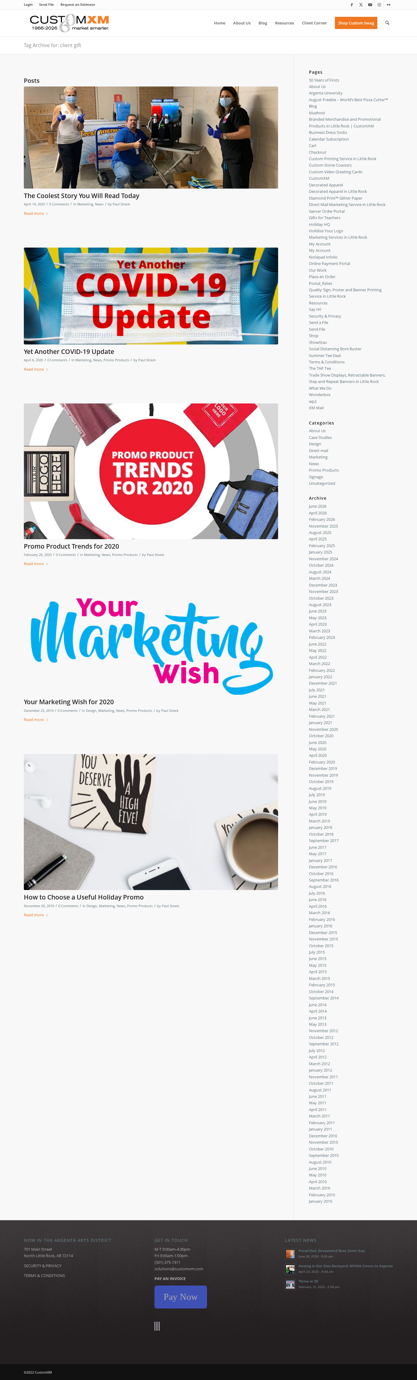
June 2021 (317, 696)
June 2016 (317, 899)
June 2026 (317, 506)
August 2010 (320, 1162)
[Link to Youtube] (370, 4)
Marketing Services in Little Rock (338, 237)
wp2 (313, 401)
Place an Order (322, 276)
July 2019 (317, 794)
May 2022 (317, 650)
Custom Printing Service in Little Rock (342, 158)
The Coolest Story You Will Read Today (81, 195)
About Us (317, 86)
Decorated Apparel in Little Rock (338, 191)
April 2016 (318, 906)
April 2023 (318, 624)
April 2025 (318, 539)
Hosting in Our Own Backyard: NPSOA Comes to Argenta (346, 1266)
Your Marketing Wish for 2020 (69, 701)
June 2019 (317, 801)
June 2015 (317, 958)
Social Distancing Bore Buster (335, 348)
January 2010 (320, 1201)
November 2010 (323, 1142)
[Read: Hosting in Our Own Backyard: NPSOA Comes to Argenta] (290, 1269)
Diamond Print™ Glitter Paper (335, 198)
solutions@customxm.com (178, 1268)
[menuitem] (30, 4)
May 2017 (317, 853)
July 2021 (317, 690)
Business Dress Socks (328, 132)
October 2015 (321, 945)
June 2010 (317, 1168)
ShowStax (318, 342)
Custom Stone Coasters (330, 165)
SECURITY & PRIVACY (42, 1265)
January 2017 (320, 860)
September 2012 (324, 1044)
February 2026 (322, 519)
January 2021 (320, 722)
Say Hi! (315, 309)
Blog (313, 106)
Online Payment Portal (329, 263)
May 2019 (317, 808)
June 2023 (317, 611)
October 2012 (321, 1037)
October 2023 (321, 598)
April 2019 (318, 814)
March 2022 (319, 663)
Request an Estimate (77, 4)
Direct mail (318, 450)
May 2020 (317, 749)
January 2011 (320, 1129)
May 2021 (317, 703)
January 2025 (320, 552)
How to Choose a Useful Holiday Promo (84, 897)
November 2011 (323, 1077)
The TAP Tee (320, 368)
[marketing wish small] (151, 646)
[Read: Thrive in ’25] (290, 1284)
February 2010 (322, 1195)
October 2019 (321, 781)
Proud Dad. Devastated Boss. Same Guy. (332, 1250)
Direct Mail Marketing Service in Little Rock (347, 204)
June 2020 (317, 742)
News (99, 204)
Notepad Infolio (323, 257)
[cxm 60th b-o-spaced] (69, 22)
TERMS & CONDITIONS (44, 1275)
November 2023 (323, 591)
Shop (313, 335)
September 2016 (324, 880)
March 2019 (319, 821)
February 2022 (322, 670)
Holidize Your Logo (326, 231)
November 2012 (323, 1030)
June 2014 (317, 1004)
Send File (46, 4)
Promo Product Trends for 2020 (71, 546)
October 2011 (321, 1083)
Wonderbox (320, 394)
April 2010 (318, 1181)
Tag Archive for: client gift (52, 45)
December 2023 (323, 585)
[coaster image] (151, 822)
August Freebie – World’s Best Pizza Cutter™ (348, 99)
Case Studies (320, 437)
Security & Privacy (325, 316)
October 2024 (321, 565)
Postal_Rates (320, 283)
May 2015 (317, 965)
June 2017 (317, 847)
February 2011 (322, 1122)
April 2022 (318, 657)
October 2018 (321, 834)
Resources (318, 303)
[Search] (387, 22)
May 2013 (317, 1024)
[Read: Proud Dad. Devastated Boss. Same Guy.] (290, 1254)
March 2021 (319, 709)
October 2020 (321, 735)
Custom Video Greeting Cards (335, 172)
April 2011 (318, 1109)
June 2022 (317, 644)
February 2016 (322, 919)
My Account (320, 244)
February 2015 (322, 985)
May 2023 (317, 617)
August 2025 (320, 532)
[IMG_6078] (151, 137)
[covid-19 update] (151, 296)
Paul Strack (121, 204)
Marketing (85, 204)
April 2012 (318, 1057)
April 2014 (318, 1011)
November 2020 (323, 729)
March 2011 (319, 1116)
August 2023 (320, 604)
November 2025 (323, 526)
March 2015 (319, 978)
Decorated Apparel (326, 185)
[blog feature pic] (151, 471)
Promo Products (116, 360)
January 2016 (320, 926)
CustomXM (319, 178)
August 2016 (320, 886)
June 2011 (317, 1096)
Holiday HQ (319, 224)
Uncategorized (322, 483)
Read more (34, 213)
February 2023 (322, 637)
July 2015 (317, 952)
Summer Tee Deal (325, 355)
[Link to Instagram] (379, 4)
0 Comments (59, 204)
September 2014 (324, 998)
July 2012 (317, 1050)
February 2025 (322, 545)
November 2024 (323, 558)
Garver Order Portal (327, 211)
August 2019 (320, 788)
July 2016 (317, 893)
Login (28, 4)
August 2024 (320, 572)
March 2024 (319, 578)
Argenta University (326, 93)
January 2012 (320, 1070)
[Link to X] (361, 4)
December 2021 (323, 683)
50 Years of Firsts (324, 80)
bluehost (317, 113)
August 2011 (320, 1090)
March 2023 (319, 631)
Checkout (317, 152)
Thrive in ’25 (308, 1281)
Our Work (318, 270)
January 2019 (320, 827)
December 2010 (323, 1136)
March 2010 (319, 1188)
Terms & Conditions (327, 362)
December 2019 (323, 768)
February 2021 (322, 716)
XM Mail (316, 407)
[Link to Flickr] (388, 4)
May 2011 (317, 1103)
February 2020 (322, 762)
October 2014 (321, 991)
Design (91, 710)
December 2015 (323, 932)
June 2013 (317, 1018)
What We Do (320, 388)
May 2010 (317, 1175)
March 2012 (319, 1063)
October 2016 (321, 873)
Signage (316, 477)
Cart (313, 145)
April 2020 (318, 755)
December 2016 (323, 867)
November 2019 (323, 775)
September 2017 (324, 840)
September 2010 (324, 1155)
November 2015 (323, 939)
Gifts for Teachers (324, 217)
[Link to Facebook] (351, 4)
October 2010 (321, 1149)
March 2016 (319, 912)
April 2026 (318, 513)
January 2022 (320, 676)
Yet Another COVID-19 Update (69, 351)
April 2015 (318, 971)
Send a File (318, 322)
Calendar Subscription (329, 139)
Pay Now (181, 1297)
